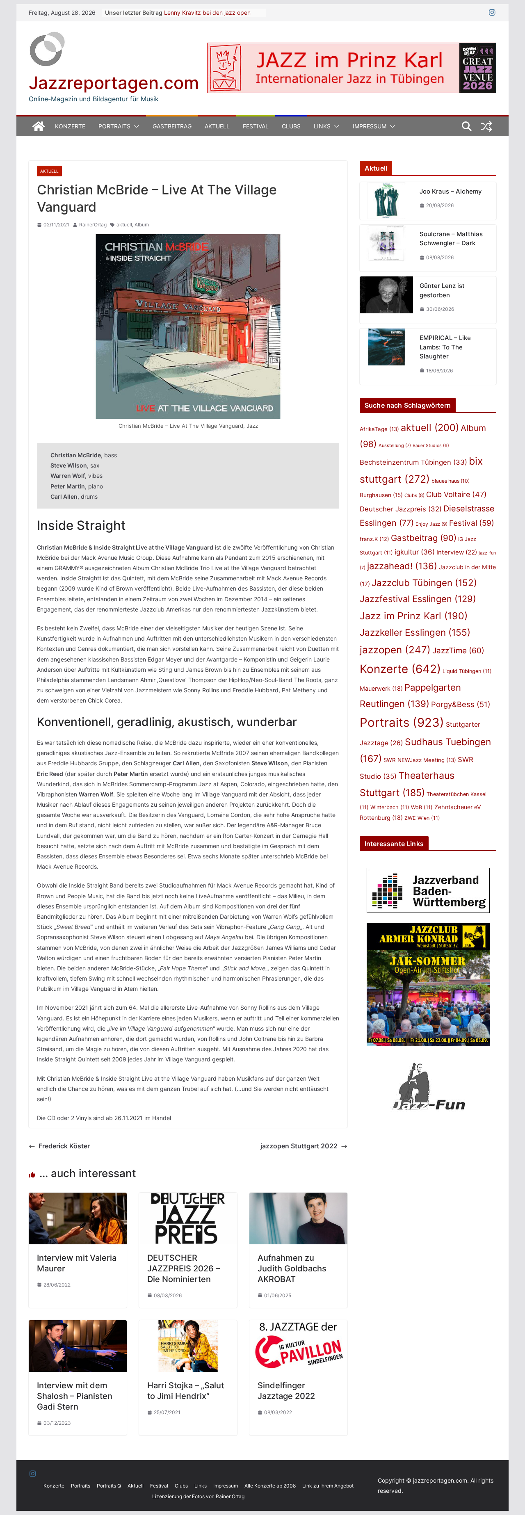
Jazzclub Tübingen (424, 582)
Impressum (369, 126)
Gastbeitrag (172, 126)
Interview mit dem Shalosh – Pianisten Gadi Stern (74, 1396)
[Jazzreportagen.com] (38, 126)
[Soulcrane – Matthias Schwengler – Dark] (386, 248)
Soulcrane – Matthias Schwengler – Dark (451, 238)
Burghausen (381, 495)
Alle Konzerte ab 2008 (270, 1486)
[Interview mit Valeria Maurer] (78, 1198)
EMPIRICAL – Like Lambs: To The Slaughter (445, 347)
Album (142, 224)
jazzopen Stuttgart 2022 (299, 1146)
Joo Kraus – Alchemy (451, 191)
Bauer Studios (431, 445)
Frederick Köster (64, 1146)
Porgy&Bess (461, 704)
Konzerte (70, 126)
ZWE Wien (422, 818)
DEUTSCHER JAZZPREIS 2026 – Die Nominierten (183, 1268)
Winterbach (389, 807)
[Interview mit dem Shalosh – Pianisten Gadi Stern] (78, 1326)
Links (322, 126)
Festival (256, 126)
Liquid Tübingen (467, 671)
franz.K (374, 539)
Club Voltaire (456, 494)
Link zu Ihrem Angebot (328, 1486)
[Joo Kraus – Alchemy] (386, 201)
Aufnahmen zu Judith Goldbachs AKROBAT (292, 1268)
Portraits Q (109, 1486)
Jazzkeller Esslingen (415, 632)
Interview (456, 552)
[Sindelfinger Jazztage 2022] (298, 1326)
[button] (134, 126)
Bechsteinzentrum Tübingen (413, 462)
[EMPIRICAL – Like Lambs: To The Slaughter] (386, 357)
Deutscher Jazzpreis (401, 509)
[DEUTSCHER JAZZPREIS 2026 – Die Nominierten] (188, 1198)
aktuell (124, 224)
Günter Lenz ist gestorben (442, 290)
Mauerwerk (381, 688)
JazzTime (458, 650)
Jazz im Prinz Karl (414, 616)
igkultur (415, 552)
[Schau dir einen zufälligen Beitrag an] (486, 126)
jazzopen (395, 650)
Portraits (114, 126)
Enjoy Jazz (431, 524)
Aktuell (217, 126)
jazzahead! (402, 566)
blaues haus (450, 481)
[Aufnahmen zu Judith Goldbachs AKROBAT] (298, 1198)
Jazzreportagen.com (114, 82)
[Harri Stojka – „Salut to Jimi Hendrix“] (188, 1326)
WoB (422, 807)
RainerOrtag (93, 224)
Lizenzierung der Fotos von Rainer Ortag (198, 1496)
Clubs (291, 126)
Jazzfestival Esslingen (418, 598)
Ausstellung (395, 445)
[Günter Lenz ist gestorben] (386, 300)
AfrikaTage (379, 429)
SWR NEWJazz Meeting (419, 760)
